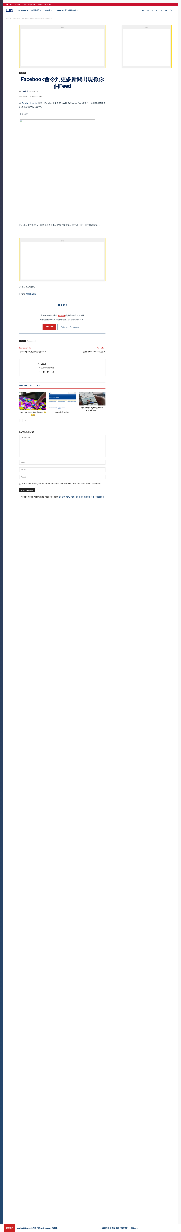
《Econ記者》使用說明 (66, 10)
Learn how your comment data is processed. (81, 496)
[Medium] (49, 372)
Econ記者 (25, 91)
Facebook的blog (29, 103)
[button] (171, 10)
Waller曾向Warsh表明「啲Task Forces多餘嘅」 (38, 1228)
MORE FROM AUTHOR (54, 385)
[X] (161, 10)
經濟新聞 (35, 10)
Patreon (61, 315)
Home (8, 18)
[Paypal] (152, 10)
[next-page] (25, 420)
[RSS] (157, 10)
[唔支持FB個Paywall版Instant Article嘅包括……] (92, 398)
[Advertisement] (62, 47)
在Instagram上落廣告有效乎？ (32, 351)
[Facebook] (40, 372)
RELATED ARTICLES (29, 385)
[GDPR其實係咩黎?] (62, 401)
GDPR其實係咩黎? (62, 412)
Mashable (31, 294)
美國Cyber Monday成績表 (94, 351)
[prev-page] (21, 420)
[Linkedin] (143, 10)
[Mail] (148, 10)
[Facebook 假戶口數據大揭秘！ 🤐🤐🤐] (32, 401)
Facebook (30, 341)
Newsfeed (23, 10)
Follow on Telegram (70, 327)
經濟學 (47, 10)
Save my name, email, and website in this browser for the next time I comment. (62, 483)
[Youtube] (166, 10)
